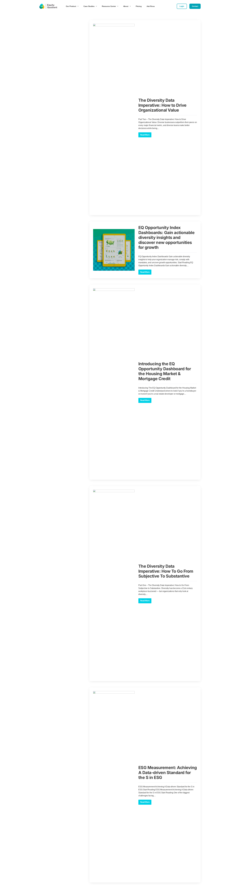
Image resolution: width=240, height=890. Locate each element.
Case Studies (89, 6)
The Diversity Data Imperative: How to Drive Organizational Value (162, 105)
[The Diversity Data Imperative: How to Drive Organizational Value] (114, 117)
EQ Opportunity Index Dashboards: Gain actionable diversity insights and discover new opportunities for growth (166, 237)
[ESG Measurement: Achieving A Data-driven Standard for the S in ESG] (114, 785)
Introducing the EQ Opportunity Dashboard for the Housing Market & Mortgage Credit (164, 371)
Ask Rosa (151, 6)
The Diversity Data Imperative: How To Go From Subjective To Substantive (165, 571)
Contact (195, 6)
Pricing (139, 6)
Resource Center (109, 6)
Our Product (71, 6)
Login (182, 6)
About (125, 6)
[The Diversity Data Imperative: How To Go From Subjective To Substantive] (114, 583)
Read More (146, 134)
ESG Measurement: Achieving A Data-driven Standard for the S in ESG (167, 772)
